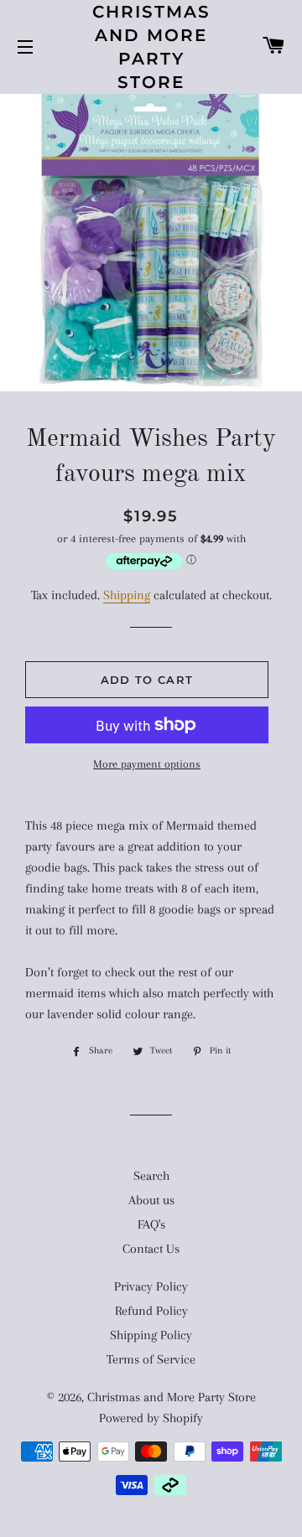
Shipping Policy (151, 1335)
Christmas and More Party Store (151, 47)
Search (151, 1175)
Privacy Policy (151, 1286)
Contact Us (151, 1248)
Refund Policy (151, 1310)
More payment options (146, 764)
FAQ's (151, 1224)
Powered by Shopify (151, 1418)
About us (151, 1200)
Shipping (126, 595)
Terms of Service (151, 1359)
